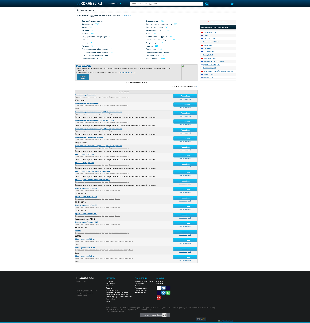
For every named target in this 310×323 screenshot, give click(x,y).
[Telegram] (163, 292)
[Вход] (232, 4)
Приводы (85, 43)
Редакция (109, 286)
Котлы (84, 27)
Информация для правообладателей (119, 297)
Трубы (148, 33)
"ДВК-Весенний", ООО (210, 51)
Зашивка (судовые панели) (92, 21)
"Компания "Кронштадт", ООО (213, 61)
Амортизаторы (152, 43)
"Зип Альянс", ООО (209, 58)
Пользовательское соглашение (117, 292)
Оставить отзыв (83, 77)
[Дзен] (158, 287)
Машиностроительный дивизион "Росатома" (218, 71)
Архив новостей (140, 292)
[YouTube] (158, 297)
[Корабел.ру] (86, 278)
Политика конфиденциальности (117, 294)
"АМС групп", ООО (209, 39)
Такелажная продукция (155, 30)
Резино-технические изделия (157, 52)
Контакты (159, 281)
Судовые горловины (90, 58)
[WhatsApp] (168, 292)
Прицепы (85, 46)
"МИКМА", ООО (208, 78)
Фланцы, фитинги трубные (156, 37)
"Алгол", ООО (207, 35)
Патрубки (85, 40)
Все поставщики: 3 (185, 107)
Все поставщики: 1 (185, 99)
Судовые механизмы (154, 27)
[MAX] (158, 292)
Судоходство (139, 284)
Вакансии (159, 284)
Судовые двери (152, 21)
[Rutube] (168, 287)
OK (164, 315)
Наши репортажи (141, 290)
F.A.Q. (108, 301)
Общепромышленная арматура (94, 37)
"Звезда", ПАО (208, 55)
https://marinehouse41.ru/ (127, 72)
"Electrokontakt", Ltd (209, 32)
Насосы (85, 33)
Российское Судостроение (144, 281)
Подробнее (185, 96)
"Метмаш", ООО (208, 74)
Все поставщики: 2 (185, 243)
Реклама (109, 288)
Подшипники (151, 49)
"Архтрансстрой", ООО (211, 42)
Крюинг (137, 286)
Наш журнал (110, 284)
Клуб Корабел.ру (112, 290)
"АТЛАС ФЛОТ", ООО (210, 45)
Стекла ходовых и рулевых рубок (95, 55)
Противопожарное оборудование (95, 49)
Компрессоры (87, 24)
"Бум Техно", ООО (209, 48)
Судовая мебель (152, 55)
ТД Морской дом (83, 66)
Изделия (126, 15)
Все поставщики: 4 (185, 141)
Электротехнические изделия (157, 40)
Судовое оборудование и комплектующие (98, 15)
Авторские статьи (141, 288)
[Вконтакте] (163, 287)
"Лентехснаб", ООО (209, 68)
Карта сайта (110, 299)
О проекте (109, 281)
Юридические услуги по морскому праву (85, 294)
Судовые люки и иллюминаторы (159, 24)
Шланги (130, 241)
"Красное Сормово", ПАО (211, 65)
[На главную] (89, 3)
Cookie (159, 315)
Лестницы (85, 30)
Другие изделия (152, 58)
